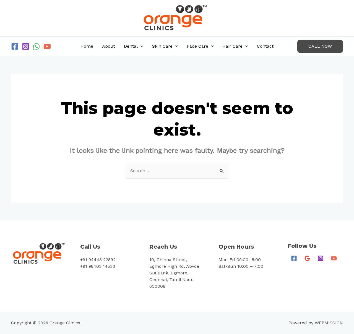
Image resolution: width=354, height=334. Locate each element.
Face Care (197, 46)
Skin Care (162, 46)
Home (86, 46)
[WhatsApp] (36, 46)
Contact (265, 46)
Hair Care (232, 46)
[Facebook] (15, 46)
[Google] (307, 258)
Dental (131, 46)
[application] (140, 46)
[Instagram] (25, 46)
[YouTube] (47, 46)
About (108, 46)
